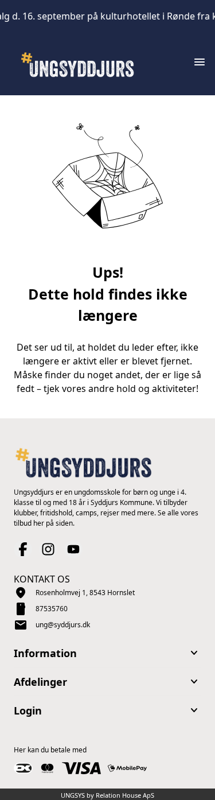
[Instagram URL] (48, 549)
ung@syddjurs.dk (63, 625)
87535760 (52, 608)
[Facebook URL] (23, 549)
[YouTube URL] (73, 549)
